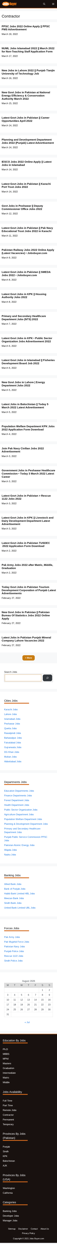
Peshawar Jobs (12, 723)
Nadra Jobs (10, 854)
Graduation (8, 1068)
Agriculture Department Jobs (19, 814)
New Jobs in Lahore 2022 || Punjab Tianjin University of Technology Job (28, 72)
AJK (5, 1165)
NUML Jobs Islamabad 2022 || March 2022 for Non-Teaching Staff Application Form (28, 50)
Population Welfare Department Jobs (23, 819)
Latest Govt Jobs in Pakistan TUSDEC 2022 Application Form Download (26, 545)
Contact (34, 1229)
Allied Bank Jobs (12, 884)
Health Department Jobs (16, 805)
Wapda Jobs (10, 850)
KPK (5, 1156)
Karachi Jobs (11, 709)
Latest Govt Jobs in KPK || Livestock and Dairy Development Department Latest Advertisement (28, 521)
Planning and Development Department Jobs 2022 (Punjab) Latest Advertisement (28, 141)
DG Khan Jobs (11, 752)
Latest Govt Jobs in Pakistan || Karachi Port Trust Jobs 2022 (26, 185)
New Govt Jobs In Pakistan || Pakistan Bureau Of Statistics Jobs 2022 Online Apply (26, 615)
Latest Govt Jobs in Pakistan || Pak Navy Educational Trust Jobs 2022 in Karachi (27, 229)
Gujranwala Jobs (12, 747)
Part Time (8, 1105)
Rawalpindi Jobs (12, 733)
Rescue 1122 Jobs (13, 956)
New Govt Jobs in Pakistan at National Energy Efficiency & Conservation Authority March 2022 (26, 95)
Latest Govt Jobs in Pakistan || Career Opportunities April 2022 (25, 119)
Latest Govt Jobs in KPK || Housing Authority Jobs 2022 (24, 296)
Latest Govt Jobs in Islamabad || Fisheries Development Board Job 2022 (28, 362)
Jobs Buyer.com (36, 1238)
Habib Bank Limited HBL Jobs (19, 893)
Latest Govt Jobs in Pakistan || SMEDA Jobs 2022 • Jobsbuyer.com (26, 274)
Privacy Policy (28, 1233)
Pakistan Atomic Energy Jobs (19, 845)
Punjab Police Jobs (14, 951)
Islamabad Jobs (12, 719)
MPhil (6, 1058)
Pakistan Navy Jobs (14, 946)
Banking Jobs (10, 1211)
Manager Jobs (10, 1220)
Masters (7, 1063)
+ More (28, 658)
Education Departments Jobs (19, 791)
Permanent (8, 1119)
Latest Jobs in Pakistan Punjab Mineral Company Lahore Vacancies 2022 (26, 639)
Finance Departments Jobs (18, 795)
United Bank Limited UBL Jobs (20, 907)
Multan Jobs (10, 756)
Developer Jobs (11, 1216)
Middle (6, 1082)
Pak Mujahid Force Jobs (16, 942)
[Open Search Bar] (44, 4)
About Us (45, 1229)
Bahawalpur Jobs (13, 738)
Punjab (6, 1146)
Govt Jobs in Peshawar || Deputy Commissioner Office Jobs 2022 (22, 207)
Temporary (8, 1124)
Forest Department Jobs (16, 800)
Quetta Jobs (10, 728)
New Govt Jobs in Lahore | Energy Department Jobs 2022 (23, 384)
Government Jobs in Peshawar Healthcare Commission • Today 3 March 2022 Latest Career (28, 473)
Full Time (7, 1100)
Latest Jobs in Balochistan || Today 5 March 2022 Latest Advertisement (25, 406)
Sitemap (11, 1229)
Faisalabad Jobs (12, 742)
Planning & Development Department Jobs (26, 824)
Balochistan (9, 1161)
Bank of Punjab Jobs (14, 889)
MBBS (6, 1054)
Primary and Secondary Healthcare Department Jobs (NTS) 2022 (24, 318)
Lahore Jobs (10, 714)
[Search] (47, 678)
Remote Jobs (9, 1110)
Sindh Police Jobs (13, 960)
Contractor (8, 1115)
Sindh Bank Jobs (13, 903)
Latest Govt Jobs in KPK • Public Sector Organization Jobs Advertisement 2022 (27, 340)
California (8, 1193)
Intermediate (9, 1073)
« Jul (27, 1022)
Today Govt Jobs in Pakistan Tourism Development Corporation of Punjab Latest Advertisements (29, 590)
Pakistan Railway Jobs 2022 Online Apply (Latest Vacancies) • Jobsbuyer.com (28, 251)
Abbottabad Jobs (12, 761)
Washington (9, 1188)
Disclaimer (23, 1229)
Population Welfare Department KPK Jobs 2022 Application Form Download (28, 428)
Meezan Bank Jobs (14, 898)
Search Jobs (10, 672)
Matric (6, 1077)
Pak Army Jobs (12, 937)
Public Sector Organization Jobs (20, 809)
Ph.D (5, 1049)
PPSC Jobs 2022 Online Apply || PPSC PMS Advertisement (26, 28)
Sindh (6, 1151)
